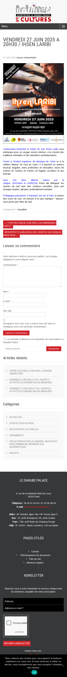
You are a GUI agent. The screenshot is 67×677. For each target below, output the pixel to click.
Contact (35, 551)
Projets (14, 453)
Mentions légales (35, 562)
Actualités (22, 209)
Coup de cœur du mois (21, 423)
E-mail (7, 301)
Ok (34, 672)
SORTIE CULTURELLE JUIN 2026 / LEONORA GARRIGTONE (30, 372)
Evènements (16, 435)
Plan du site (35, 559)
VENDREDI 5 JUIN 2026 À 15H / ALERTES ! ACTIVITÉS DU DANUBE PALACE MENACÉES (30, 381)
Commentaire (10, 265)
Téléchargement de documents (35, 555)
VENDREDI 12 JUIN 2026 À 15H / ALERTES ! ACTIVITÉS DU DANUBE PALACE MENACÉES (30, 390)
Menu (4, 26)
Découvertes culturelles (24, 429)
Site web (7, 311)
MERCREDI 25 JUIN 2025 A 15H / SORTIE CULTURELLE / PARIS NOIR (32, 234)
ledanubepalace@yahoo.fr (37, 507)
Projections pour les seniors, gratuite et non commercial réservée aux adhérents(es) (33, 444)
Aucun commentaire (26, 57)
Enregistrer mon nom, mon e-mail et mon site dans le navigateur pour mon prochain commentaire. (29, 325)
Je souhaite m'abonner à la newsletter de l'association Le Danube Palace (33, 341)
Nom (6, 291)
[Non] (63, 665)
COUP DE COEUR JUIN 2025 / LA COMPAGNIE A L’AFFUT (29, 224)
